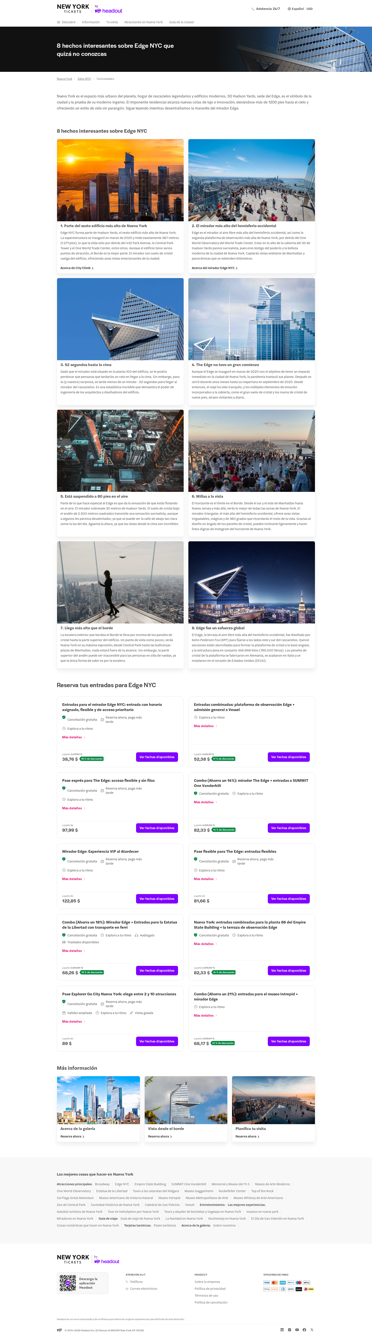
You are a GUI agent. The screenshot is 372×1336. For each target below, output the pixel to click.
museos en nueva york (262, 1211)
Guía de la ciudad (181, 22)
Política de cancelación (211, 1302)
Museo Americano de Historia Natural (126, 1198)
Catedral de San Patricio (162, 1204)
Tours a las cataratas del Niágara (156, 1191)
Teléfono (136, 1281)
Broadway (102, 1184)
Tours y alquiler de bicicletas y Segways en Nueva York (202, 1211)
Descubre (69, 22)
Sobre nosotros (224, 1225)
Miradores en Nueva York (75, 1218)
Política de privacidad (210, 1288)
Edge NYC (84, 78)
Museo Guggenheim (198, 1191)
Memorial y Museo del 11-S (231, 1184)
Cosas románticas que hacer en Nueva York (88, 1225)
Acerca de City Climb (75, 268)
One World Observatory (74, 1191)
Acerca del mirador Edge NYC (213, 268)
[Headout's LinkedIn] (282, 1329)
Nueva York (64, 78)
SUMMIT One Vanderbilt (188, 1184)
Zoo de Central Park (71, 1204)
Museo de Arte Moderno (272, 1184)
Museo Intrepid (169, 1198)
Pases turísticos (165, 1225)
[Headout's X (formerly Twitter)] (312, 1329)
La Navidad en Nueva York (184, 1218)
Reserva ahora (70, 1136)
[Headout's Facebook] (304, 1329)
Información (91, 22)
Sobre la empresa (207, 1281)
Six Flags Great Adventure (75, 1198)
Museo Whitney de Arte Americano (258, 1198)
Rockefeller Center (232, 1191)
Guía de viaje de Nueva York (140, 1218)
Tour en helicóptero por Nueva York (133, 1211)
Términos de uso (206, 1295)
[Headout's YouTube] (297, 1329)
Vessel (189, 1204)
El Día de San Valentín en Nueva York (277, 1218)
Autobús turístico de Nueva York (79, 1211)
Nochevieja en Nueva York (227, 1218)
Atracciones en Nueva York (143, 22)
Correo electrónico (143, 1288)
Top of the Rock (262, 1191)
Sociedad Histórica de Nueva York (115, 1204)
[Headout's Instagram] (289, 1329)
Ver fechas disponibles (157, 756)
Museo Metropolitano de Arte (207, 1198)
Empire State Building (150, 1184)
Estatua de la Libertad (111, 1191)
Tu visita (112, 22)
